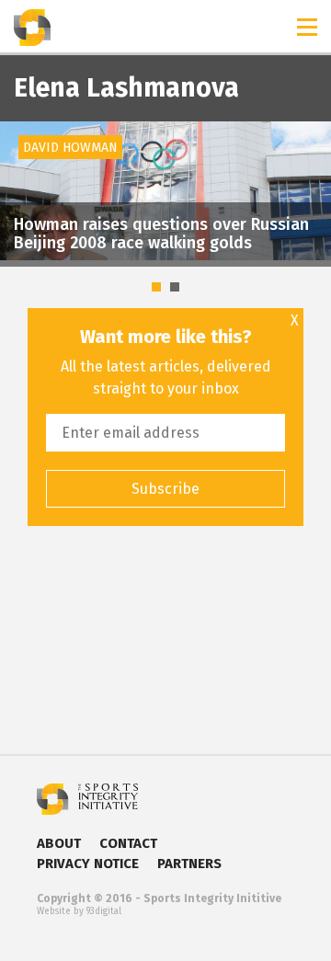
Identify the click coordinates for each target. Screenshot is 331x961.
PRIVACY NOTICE (88, 863)
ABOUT (59, 843)
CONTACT (128, 843)
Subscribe (165, 489)
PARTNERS (189, 863)
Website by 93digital (79, 911)
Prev (24, 161)
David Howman (70, 147)
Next (307, 161)
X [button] (295, 321)
